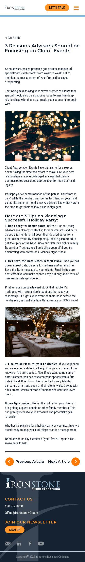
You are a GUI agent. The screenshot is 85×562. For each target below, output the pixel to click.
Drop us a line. (66, 439)
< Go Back (12, 38)
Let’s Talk (57, 7)
